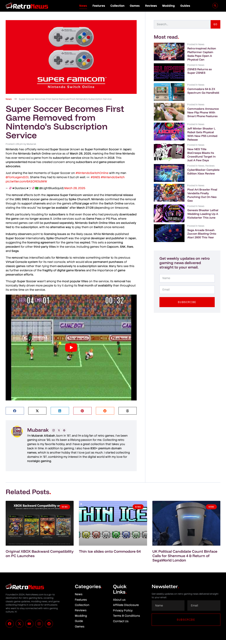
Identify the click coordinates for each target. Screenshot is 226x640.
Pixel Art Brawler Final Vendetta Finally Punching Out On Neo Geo (202, 195)
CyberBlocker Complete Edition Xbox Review (203, 171)
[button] (15, 411)
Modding (168, 6)
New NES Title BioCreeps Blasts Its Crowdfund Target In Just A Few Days (201, 154)
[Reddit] (49, 624)
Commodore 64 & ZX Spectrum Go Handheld (203, 90)
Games (135, 6)
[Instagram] (53, 430)
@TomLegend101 (17, 177)
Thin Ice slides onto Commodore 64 (110, 551)
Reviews (151, 6)
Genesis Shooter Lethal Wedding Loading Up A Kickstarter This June (202, 213)
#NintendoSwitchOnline (92, 173)
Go (215, 24)
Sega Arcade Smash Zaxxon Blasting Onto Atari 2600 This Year (201, 233)
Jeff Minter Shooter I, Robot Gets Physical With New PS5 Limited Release (202, 134)
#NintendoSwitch (113, 177)
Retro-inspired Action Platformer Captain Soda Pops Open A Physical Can (201, 54)
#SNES (95, 177)
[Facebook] (10, 624)
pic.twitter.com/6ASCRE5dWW (26, 181)
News (83, 6)
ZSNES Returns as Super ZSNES (199, 71)
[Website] (64, 430)
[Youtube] (29, 624)
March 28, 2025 (74, 188)
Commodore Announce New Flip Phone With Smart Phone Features (203, 112)
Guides (185, 6)
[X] (59, 430)
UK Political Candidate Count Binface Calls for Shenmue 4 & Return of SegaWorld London (184, 555)
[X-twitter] (20, 624)
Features (99, 6)
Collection (117, 6)
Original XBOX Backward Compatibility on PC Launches (40, 553)
